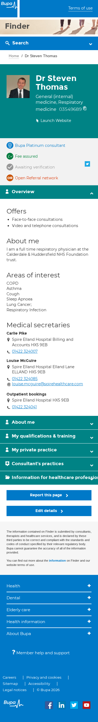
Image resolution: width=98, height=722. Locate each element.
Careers (9, 677)
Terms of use (80, 8)
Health (13, 585)
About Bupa (19, 633)
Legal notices (14, 690)
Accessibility (39, 683)
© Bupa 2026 (48, 690)
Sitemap (10, 683)
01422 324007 (25, 351)
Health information (26, 621)
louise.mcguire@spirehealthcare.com (47, 383)
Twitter (87, 164)
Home (14, 56)
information (57, 560)
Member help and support (42, 652)
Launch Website (56, 120)
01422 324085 (25, 378)
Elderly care (18, 609)
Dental (13, 597)
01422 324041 (24, 406)
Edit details (46, 511)
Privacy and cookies (43, 677)
